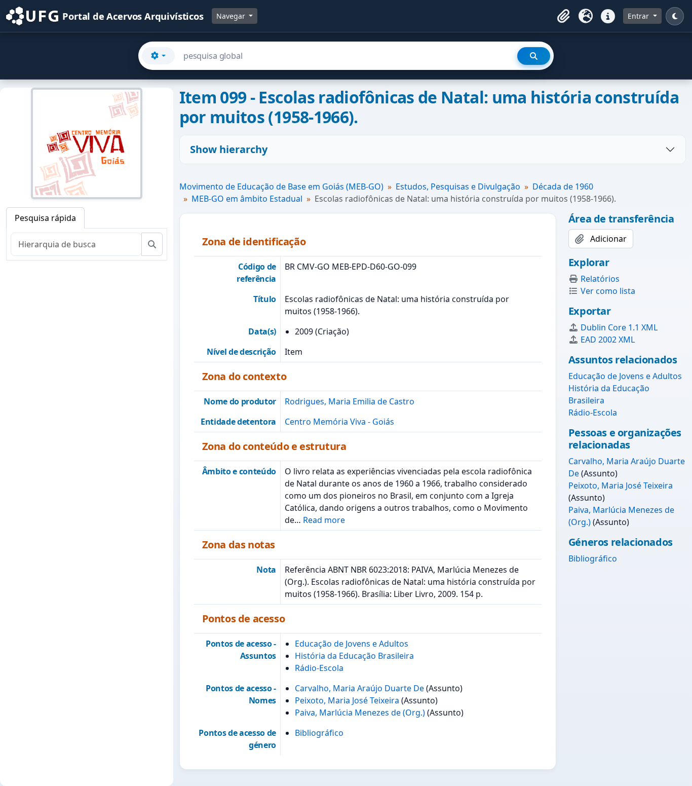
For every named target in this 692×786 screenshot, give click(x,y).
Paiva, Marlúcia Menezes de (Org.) (360, 712)
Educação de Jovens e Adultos (351, 643)
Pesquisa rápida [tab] (45, 217)
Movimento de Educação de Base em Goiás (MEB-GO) (281, 186)
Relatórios (600, 278)
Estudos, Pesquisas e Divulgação (458, 186)
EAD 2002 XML (608, 339)
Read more (324, 520)
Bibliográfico (319, 732)
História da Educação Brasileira (354, 655)
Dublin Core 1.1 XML (619, 327)
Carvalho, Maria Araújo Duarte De (359, 688)
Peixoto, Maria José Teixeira (347, 700)
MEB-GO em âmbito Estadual (246, 198)
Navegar (231, 16)
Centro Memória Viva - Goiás (339, 421)
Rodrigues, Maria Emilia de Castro (349, 401)
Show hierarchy (228, 149)
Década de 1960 (562, 186)
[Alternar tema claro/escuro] (675, 16)
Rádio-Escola (319, 667)
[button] (563, 16)
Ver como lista (608, 290)
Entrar (639, 16)
